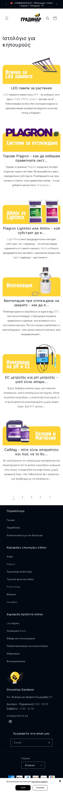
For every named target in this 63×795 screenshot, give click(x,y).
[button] (6, 18)
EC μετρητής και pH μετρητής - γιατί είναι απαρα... (31, 379)
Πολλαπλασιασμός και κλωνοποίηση (27, 645)
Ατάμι (10, 556)
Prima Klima (13, 586)
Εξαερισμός (13, 653)
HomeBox (12, 602)
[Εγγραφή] (48, 743)
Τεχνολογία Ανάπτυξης (19, 571)
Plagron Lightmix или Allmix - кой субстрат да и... (31, 230)
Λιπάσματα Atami (16, 630)
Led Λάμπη (13, 623)
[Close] (60, 781)
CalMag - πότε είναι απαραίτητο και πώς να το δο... (31, 452)
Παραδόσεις (13, 527)
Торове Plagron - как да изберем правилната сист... (31, 158)
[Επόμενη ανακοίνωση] (56, 4)
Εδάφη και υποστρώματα (21, 638)
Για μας (11, 520)
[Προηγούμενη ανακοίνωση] (6, 4)
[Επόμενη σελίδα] (49, 497)
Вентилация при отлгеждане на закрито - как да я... (31, 303)
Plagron (11, 564)
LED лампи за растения (31, 88)
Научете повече (39, 781)
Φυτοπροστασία (16, 661)
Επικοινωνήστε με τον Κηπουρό (25, 535)
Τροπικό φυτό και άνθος (20, 579)
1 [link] (13, 496)
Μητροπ (11, 594)
